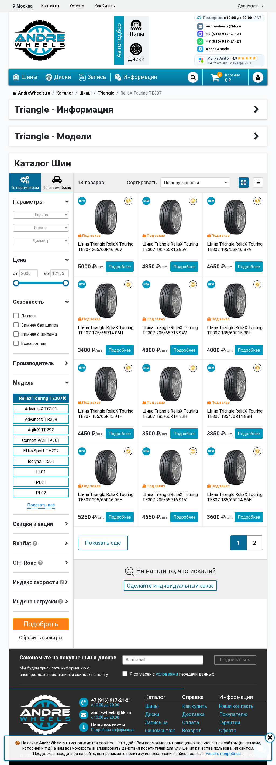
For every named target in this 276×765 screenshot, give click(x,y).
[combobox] (41, 215)
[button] (25, 182)
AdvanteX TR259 (41, 419)
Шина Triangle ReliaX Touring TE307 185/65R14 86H (235, 497)
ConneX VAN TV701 (41, 440)
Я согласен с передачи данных (172, 674)
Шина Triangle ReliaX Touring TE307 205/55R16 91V (170, 497)
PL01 (41, 482)
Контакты (50, 6)
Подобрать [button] (41, 624)
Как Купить (105, 6)
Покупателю (233, 714)
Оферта (77, 6)
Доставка (193, 714)
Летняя (28, 316)
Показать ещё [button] (103, 542)
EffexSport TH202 (41, 450)
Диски (152, 714)
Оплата (190, 722)
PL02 (41, 492)
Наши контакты (237, 706)
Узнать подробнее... (224, 753)
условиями (167, 674)
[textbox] (41, 215)
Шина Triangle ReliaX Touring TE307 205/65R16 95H (105, 497)
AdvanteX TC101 (41, 408)
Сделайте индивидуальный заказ (170, 585)
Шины (152, 706)
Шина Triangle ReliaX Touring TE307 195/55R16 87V (235, 246)
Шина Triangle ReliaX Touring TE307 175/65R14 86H (105, 330)
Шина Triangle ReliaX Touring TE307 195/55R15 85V (170, 246)
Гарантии (229, 722)
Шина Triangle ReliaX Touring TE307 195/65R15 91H (105, 413)
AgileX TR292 (41, 429)
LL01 (41, 471)
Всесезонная (33, 343)
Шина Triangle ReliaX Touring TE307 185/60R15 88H (235, 330)
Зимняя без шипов (40, 325)
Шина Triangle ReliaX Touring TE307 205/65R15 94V (170, 330)
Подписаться (235, 659)
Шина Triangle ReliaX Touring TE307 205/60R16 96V (105, 246)
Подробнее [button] (120, 266)
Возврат (191, 730)
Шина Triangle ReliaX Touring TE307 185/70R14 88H (235, 413)
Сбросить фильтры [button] (41, 637)
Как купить (194, 706)
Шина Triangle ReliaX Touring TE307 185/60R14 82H (170, 413)
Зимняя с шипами (39, 334)
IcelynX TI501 (41, 461)
